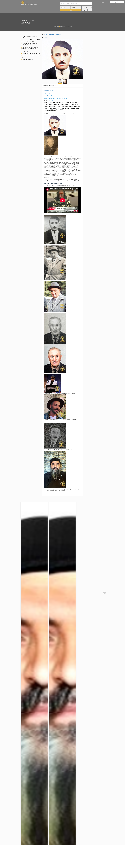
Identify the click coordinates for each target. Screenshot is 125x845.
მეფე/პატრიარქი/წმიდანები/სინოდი (29, 36)
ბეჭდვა (52, 100)
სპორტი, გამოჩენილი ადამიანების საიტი (31, 56)
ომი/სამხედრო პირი (27, 59)
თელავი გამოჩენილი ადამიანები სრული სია (55, 98)
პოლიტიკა (25, 51)
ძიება (71, 10)
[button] (82, 40)
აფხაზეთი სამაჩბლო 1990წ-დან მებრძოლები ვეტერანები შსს (29, 48)
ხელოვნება (46, 37)
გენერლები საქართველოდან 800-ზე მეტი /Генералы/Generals (30, 40)
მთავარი (56, 26)
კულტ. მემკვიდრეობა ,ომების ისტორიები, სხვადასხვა (29, 44)
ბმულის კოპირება (50, 90)
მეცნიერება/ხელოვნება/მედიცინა (31, 53)
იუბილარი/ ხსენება (66, 26)
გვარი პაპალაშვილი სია (50, 96)
